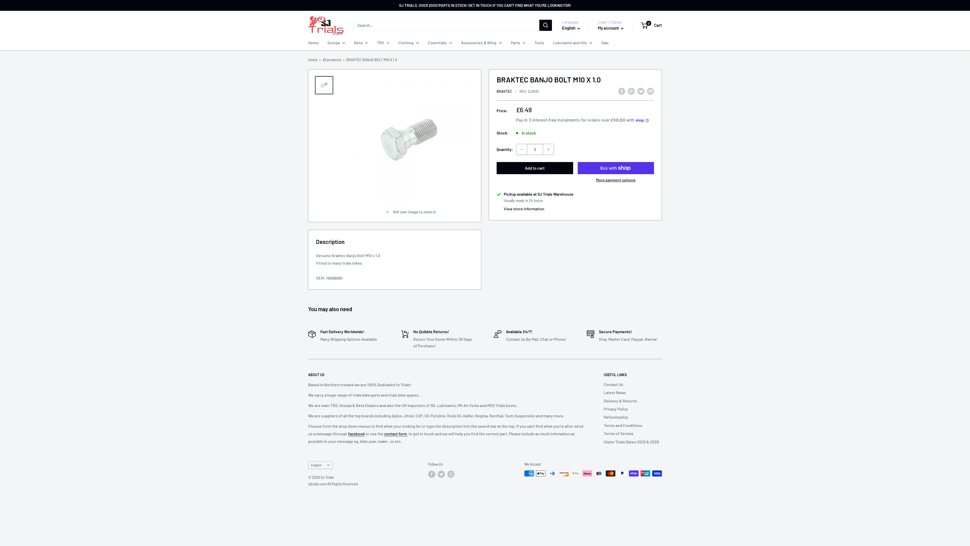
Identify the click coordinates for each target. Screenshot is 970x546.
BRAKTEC (504, 91)
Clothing (406, 42)
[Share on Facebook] (621, 91)
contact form (396, 433)
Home (313, 42)
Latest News (615, 392)
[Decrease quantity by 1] (521, 149)
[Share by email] (650, 91)
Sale (605, 42)
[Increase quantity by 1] (548, 149)
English (316, 465)
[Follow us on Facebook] (431, 473)
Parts (515, 42)
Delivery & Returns (620, 400)
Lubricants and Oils (570, 42)
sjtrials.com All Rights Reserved (333, 484)
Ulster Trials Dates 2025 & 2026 (631, 441)
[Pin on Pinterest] (631, 91)
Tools (539, 42)
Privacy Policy (616, 408)
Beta (358, 42)
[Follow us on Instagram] (450, 473)
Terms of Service (619, 433)
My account (609, 27)
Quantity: (505, 149)
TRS (380, 42)
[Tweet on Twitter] (640, 91)
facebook (356, 433)
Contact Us (613, 384)
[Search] (545, 25)
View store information (524, 208)
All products (332, 60)
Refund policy (616, 417)
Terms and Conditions (623, 425)
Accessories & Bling (478, 42)
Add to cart (535, 168)
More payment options (616, 179)
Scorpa (333, 42)
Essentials (437, 42)
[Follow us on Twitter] (441, 473)
